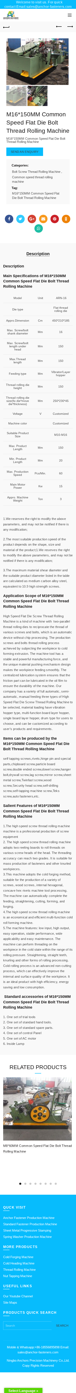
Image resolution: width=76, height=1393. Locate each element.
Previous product (59, 27)
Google (32, 219)
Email (43, 219)
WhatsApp (38, 228)
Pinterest (54, 219)
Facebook (9, 219)
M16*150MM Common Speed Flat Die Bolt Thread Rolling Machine (35, 196)
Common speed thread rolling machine (32, 179)
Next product (69, 27)
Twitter (20, 219)
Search (62, 1325)
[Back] (6, 27)
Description (38, 254)
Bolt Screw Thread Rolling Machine (36, 171)
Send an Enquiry (25, 151)
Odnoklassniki (66, 219)
